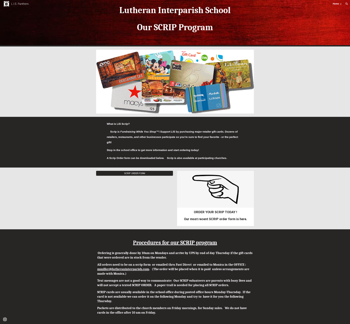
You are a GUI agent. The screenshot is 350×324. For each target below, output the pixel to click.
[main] (175, 23)
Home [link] (336, 3)
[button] (346, 4)
